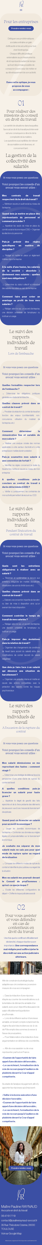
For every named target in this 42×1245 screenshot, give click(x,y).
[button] (21, 10)
